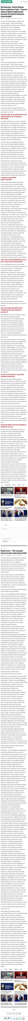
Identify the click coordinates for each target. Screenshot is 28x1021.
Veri (23, 484)
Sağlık (19, 484)
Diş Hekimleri (7, 484)
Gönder (5, 541)
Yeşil (21, 969)
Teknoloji (16, 969)
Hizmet (14, 484)
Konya (6, 969)
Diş (2, 484)
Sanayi (10, 969)
